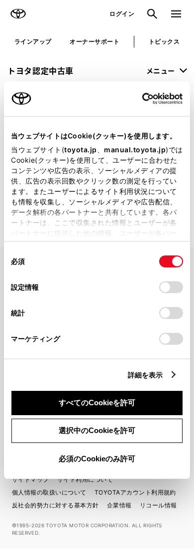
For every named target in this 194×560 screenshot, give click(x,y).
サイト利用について (85, 479)
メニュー (160, 70)
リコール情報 (158, 505)
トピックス (164, 41)
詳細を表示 (145, 375)
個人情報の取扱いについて (49, 492)
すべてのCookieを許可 (97, 402)
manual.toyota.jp (135, 149)
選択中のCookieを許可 (97, 430)
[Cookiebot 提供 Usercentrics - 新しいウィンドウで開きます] (139, 99)
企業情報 (119, 505)
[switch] (171, 287)
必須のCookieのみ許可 (97, 458)
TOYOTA (18, 14)
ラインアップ (33, 41)
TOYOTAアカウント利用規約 (135, 492)
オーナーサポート (94, 41)
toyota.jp (80, 149)
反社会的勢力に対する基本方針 (55, 505)
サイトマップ (30, 479)
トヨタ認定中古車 (40, 70)
